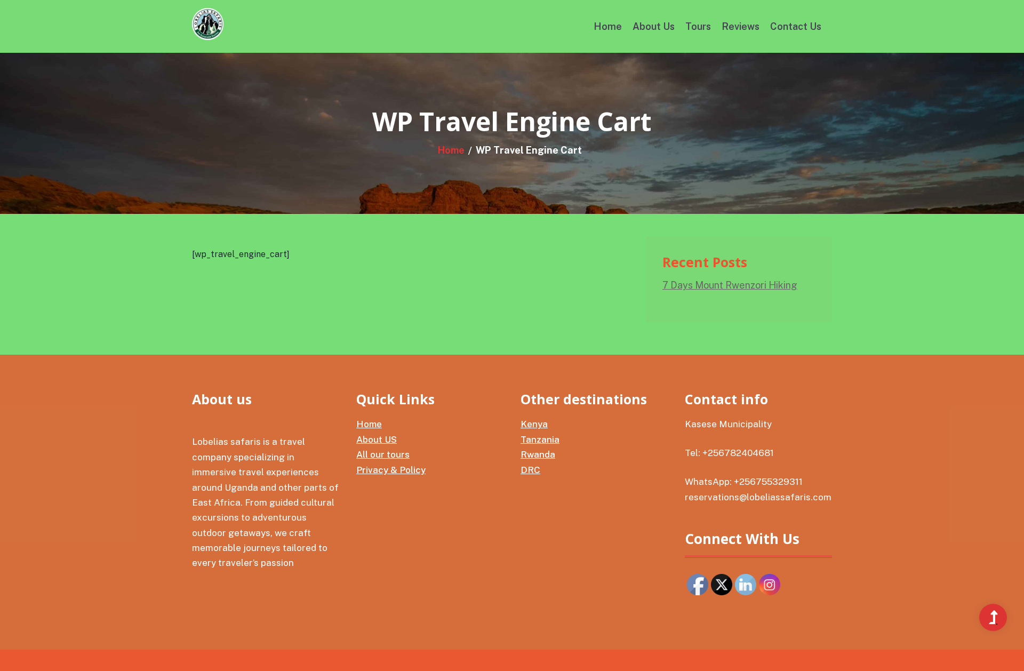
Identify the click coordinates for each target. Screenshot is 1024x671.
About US (376, 439)
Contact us (795, 26)
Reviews (740, 26)
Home (608, 26)
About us (654, 26)
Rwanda (538, 454)
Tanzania (540, 439)
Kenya (534, 424)
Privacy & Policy (391, 470)
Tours (698, 26)
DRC (530, 470)
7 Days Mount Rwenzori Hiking (729, 285)
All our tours (383, 454)
